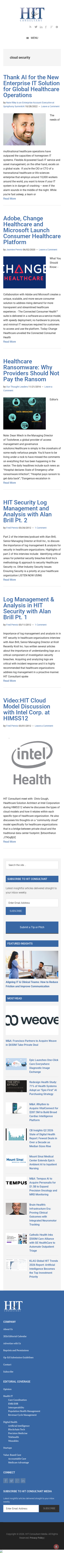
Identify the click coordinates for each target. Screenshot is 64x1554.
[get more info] (58, 27)
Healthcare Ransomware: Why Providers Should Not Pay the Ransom (31, 370)
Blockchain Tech (16, 1429)
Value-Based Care (12, 1454)
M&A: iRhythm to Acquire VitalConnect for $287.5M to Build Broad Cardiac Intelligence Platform (43, 1112)
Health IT (8, 1396)
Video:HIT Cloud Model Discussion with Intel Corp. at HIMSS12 (26, 709)
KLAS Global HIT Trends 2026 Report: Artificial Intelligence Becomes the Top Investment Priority (43, 1268)
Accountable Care (17, 1458)
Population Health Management (24, 1411)
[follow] (37, 27)
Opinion (7, 1389)
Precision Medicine (17, 1433)
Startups (7, 1447)
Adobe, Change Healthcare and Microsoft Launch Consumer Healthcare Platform (32, 230)
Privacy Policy (37, 1537)
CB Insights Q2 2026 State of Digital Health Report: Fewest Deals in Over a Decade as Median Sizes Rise (43, 1138)
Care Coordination (17, 1399)
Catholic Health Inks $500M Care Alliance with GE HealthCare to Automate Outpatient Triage (42, 1242)
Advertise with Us (12, 1343)
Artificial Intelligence (19, 1425)
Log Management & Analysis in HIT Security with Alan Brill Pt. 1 (28, 608)
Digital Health (10, 1422)
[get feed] (32, 27)
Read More (9, 198)
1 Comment (41, 527)
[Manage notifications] (56, 1546)
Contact (7, 1364)
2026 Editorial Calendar (15, 1336)
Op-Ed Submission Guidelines (18, 1357)
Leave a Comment (50, 106)
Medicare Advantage (18, 1462)
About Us (8, 1329)
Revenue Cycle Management (22, 1414)
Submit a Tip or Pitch (32, 927)
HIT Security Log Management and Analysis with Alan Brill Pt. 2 (27, 511)
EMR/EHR (13, 1403)
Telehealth (13, 1437)
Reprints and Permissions (16, 1350)
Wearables (13, 1440)
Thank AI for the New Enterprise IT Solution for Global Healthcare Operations (31, 86)
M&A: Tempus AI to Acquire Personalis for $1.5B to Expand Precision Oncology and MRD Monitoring (43, 1186)
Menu (34, 37)
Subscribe (8, 1371)
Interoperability (16, 1407)
